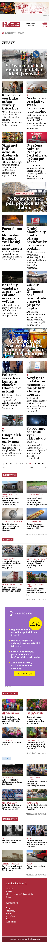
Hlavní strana (10, 33)
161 (38, 463)
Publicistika (11, 922)
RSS (9, 897)
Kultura (9, 913)
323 (31, 467)
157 (21, 463)
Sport (8, 919)
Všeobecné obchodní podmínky (19, 894)
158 (25, 463)
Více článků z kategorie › (36, 535)
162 (42, 463)
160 (34, 463)
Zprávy (21, 33)
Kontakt (9, 891)
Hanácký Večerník (11, 24)
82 (11, 463)
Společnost (10, 916)
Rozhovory (10, 911)
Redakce (9, 888)
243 (4, 467)
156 (17, 463)
